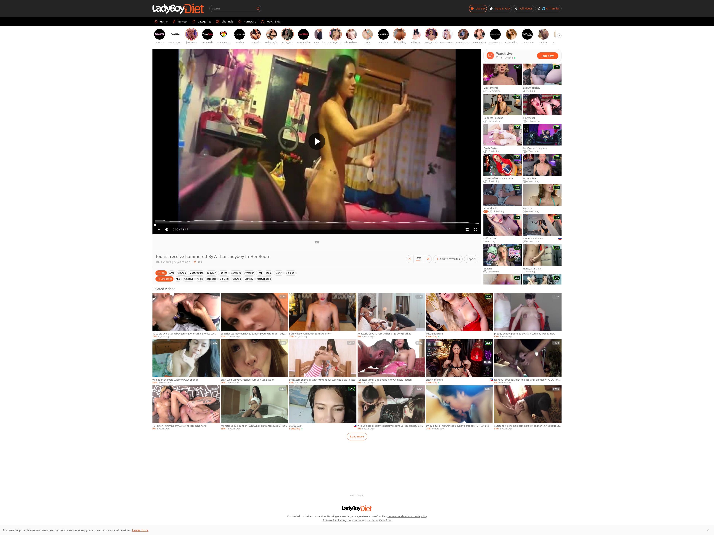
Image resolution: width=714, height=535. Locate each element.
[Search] (258, 8)
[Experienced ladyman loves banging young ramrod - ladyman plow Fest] (254, 315)
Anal (178, 278)
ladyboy (211, 272)
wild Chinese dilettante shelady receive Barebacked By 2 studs (391, 426)
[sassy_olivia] (542, 168)
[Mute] (166, 229)
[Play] (316, 141)
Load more (357, 436)
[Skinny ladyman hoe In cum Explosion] (322, 315)
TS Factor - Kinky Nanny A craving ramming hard (179, 426)
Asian (200, 278)
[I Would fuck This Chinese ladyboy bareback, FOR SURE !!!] (459, 407)
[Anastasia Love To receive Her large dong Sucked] (391, 315)
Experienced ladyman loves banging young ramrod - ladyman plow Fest (254, 333)
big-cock (290, 272)
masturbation (196, 272)
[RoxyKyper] (542, 108)
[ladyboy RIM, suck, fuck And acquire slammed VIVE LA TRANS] (528, 361)
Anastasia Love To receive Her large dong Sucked (384, 333)
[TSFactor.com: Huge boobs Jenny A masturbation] (391, 361)
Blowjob (237, 278)
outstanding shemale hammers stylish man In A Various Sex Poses (527, 426)
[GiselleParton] (502, 138)
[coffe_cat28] (502, 228)
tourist (278, 272)
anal (171, 272)
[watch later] (157, 297)
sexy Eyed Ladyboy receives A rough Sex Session (247, 380)
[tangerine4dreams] (542, 228)
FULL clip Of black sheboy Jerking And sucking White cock (184, 333)
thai (259, 272)
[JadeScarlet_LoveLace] (542, 138)
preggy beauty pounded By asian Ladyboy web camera (524, 333)
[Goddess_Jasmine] (502, 108)
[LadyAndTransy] (542, 78)
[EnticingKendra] (459, 361)
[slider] (317, 225)
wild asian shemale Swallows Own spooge (175, 380)
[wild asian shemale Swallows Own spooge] (186, 361)
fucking (223, 272)
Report (471, 259)
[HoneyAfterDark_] (542, 258)
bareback (236, 272)
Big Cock (224, 278)
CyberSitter (385, 520)
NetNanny (372, 520)
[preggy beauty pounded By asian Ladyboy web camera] (528, 315)
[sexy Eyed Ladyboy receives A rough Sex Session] (254, 361)
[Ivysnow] (542, 198)
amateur (249, 272)
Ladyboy (249, 278)
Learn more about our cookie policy (407, 516)
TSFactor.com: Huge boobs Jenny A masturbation (385, 380)
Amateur (188, 278)
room (268, 272)
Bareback (211, 278)
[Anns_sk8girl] (502, 198)
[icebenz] (502, 258)
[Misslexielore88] (459, 315)
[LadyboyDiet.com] (178, 9)
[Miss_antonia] (502, 78)
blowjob (182, 272)
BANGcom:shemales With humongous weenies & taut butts (322, 380)
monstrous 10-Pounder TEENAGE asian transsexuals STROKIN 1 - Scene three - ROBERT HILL (254, 426)
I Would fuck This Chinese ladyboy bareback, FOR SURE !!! (457, 426)
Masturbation (264, 278)
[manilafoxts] (322, 407)
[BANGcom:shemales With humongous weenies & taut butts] (322, 361)
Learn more (140, 530)
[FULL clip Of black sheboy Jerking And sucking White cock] (186, 315)
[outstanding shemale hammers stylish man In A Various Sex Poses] (528, 407)
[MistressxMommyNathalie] (502, 168)
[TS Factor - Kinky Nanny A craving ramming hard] (186, 407)
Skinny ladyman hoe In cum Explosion (310, 333)
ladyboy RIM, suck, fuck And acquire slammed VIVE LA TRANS (527, 380)
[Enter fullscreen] (475, 229)
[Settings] (467, 229)
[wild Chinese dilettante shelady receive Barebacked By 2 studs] (391, 407)
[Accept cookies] (707, 530)
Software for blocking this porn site (342, 520)
